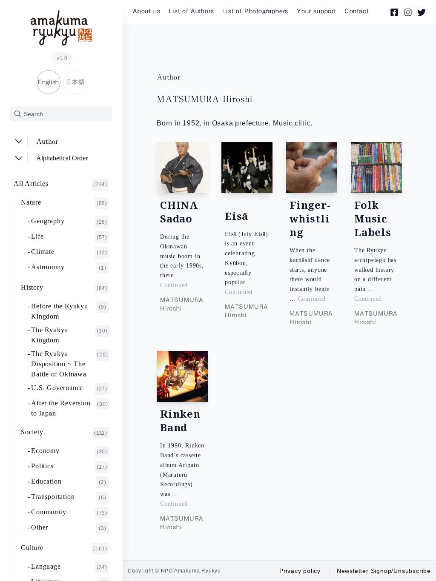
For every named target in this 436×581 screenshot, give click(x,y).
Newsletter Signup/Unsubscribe (384, 570)
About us (146, 11)
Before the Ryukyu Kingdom (68, 311)
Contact (356, 11)
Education (68, 481)
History (64, 287)
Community (69, 512)
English (48, 82)
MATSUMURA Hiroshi (182, 304)
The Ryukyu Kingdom (69, 335)
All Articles (60, 184)
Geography (69, 221)
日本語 (75, 82)
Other (68, 527)
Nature (64, 202)
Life (69, 236)
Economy (69, 451)
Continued (174, 285)
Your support (316, 11)
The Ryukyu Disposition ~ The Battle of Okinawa (69, 364)
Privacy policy (300, 570)
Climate (69, 252)
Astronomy (68, 267)
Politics (69, 466)
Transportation (68, 497)
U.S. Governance (69, 388)
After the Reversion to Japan (69, 408)
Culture (64, 548)
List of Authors (191, 11)
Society (64, 432)
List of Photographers (255, 11)
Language (69, 566)
